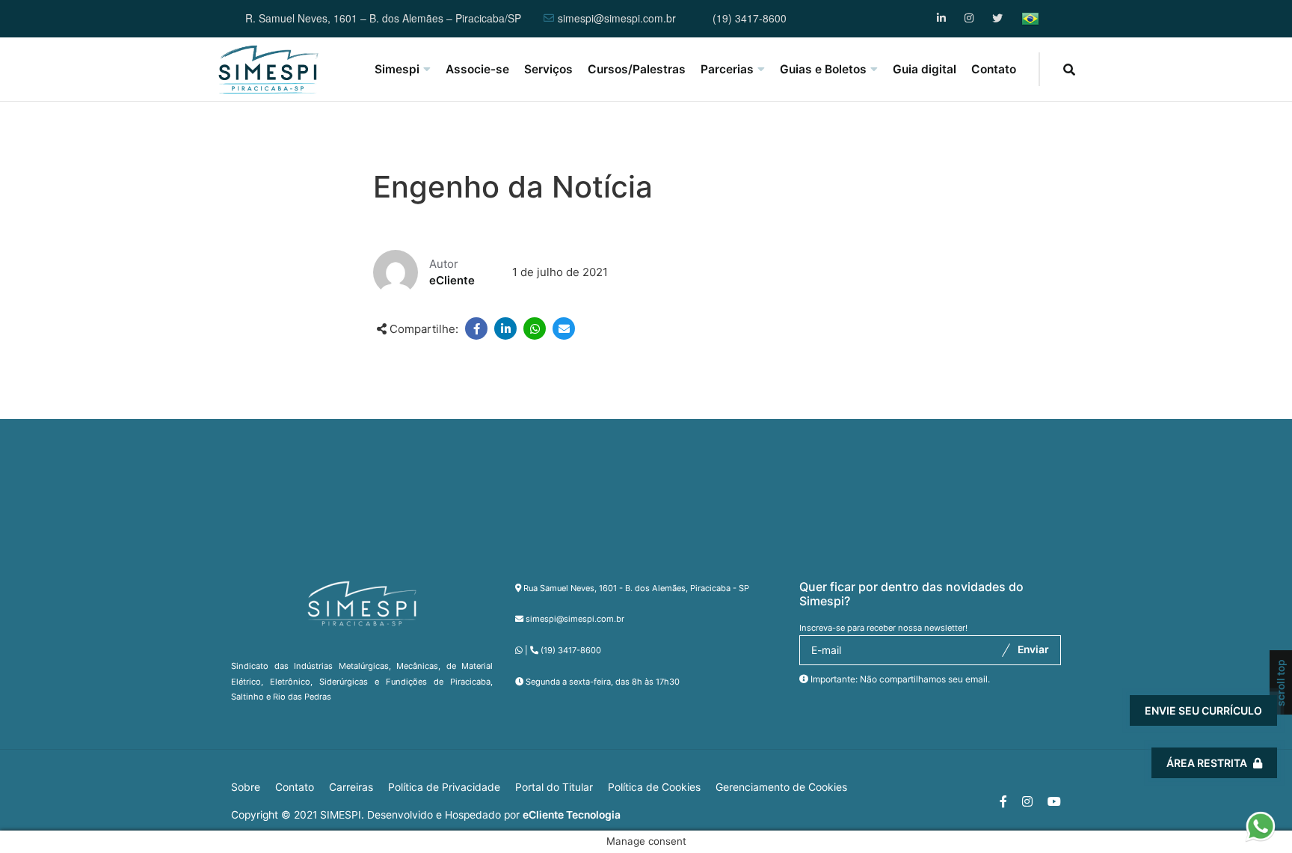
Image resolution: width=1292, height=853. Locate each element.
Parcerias (727, 69)
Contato (993, 69)
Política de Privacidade (444, 787)
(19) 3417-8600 (750, 18)
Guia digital (924, 69)
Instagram (970, 18)
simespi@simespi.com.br (617, 18)
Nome (987, 569)
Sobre (245, 787)
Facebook (942, 18)
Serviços (548, 69)
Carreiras (351, 787)
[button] (1260, 821)
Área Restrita (1206, 762)
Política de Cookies (654, 787)
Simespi (397, 69)
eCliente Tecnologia (572, 815)
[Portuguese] (1030, 19)
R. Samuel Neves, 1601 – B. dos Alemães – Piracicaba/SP (383, 18)
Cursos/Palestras (637, 69)
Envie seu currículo (1203, 710)
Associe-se (477, 69)
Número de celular (1020, 652)
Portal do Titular (554, 787)
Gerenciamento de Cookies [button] (781, 787)
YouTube (997, 18)
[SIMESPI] (268, 70)
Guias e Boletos (823, 69)
